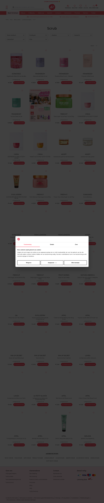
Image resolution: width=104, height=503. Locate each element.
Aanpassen (51, 262)
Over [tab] (76, 244)
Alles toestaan (75, 262)
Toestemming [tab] (27, 244)
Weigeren (28, 262)
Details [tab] (52, 244)
